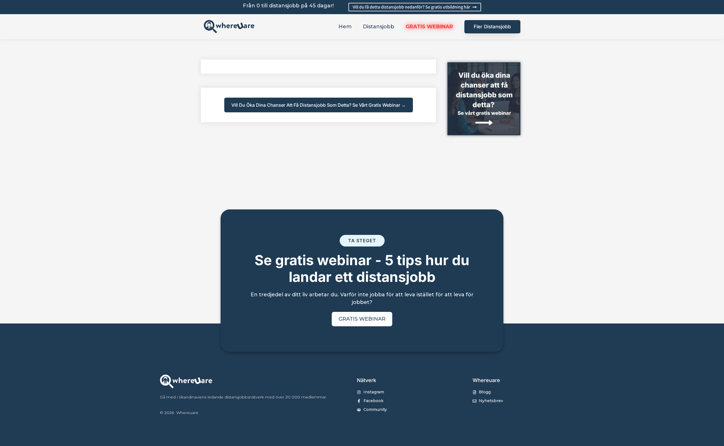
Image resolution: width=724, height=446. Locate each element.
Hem (345, 26)
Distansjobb (378, 26)
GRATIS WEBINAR (429, 26)
